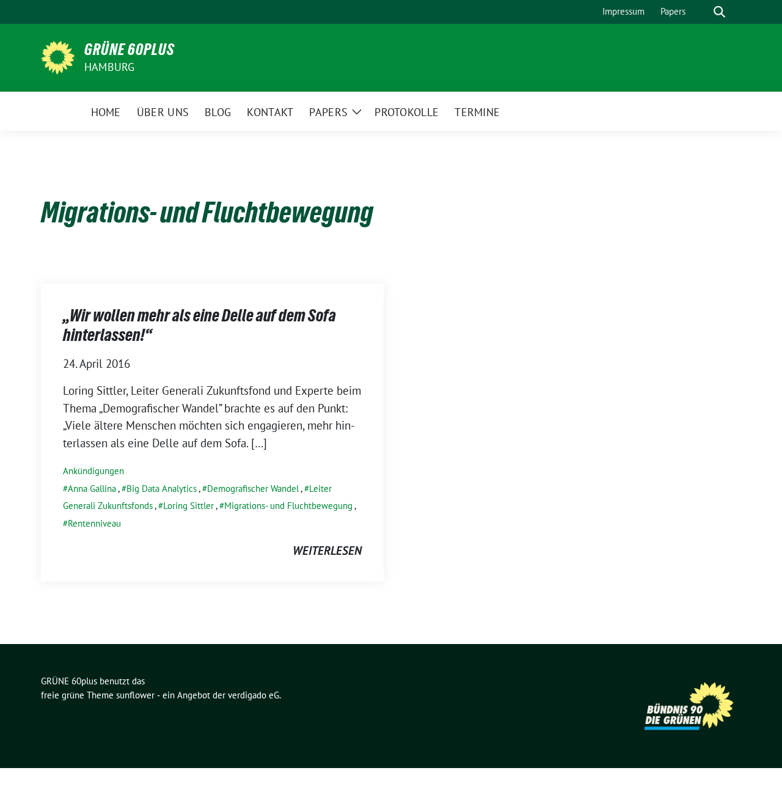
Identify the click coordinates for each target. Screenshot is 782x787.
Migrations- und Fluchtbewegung (288, 505)
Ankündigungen (93, 471)
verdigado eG (253, 695)
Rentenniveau (94, 523)
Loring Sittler (188, 505)
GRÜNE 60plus (129, 49)
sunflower (135, 695)
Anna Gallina (92, 488)
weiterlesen (327, 550)
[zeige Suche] (719, 12)
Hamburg (109, 67)
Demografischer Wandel (253, 488)
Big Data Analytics (161, 488)
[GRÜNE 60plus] (58, 56)
